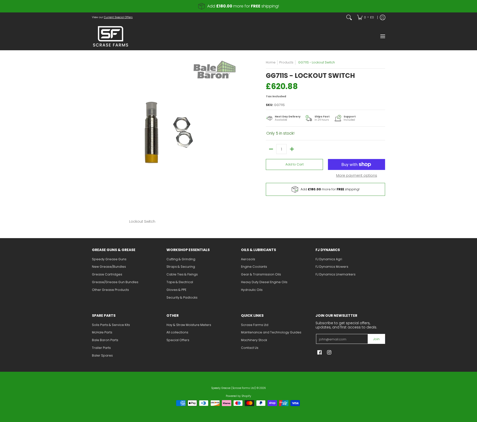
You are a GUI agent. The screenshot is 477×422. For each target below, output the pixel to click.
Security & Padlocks (182, 297)
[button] (319, 352)
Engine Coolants (254, 266)
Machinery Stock (254, 340)
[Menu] (382, 36)
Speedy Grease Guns (109, 259)
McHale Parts (102, 332)
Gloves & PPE (176, 290)
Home (271, 62)
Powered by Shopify (238, 396)
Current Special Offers (118, 17)
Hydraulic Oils (252, 290)
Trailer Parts (101, 348)
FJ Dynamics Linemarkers (336, 274)
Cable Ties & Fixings (182, 274)
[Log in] (383, 17)
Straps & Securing (180, 266)
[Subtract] (271, 149)
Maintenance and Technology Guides (271, 332)
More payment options (356, 175)
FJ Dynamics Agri (329, 259)
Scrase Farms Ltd (254, 325)
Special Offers (177, 340)
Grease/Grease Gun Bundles (115, 282)
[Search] (349, 17)
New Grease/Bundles (109, 266)
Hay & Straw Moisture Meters (188, 325)
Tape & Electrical (179, 282)
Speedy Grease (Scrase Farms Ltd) (233, 388)
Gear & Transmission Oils (261, 274)
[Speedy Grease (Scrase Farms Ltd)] (110, 36)
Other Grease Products (110, 290)
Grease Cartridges (107, 274)
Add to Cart (294, 164)
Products (286, 62)
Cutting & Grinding (180, 259)
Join (376, 339)
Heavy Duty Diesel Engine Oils (264, 282)
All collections (177, 332)
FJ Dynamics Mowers (332, 266)
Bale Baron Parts (105, 340)
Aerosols (248, 259)
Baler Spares (102, 355)
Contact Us (249, 348)
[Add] (292, 149)
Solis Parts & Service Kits (111, 325)
